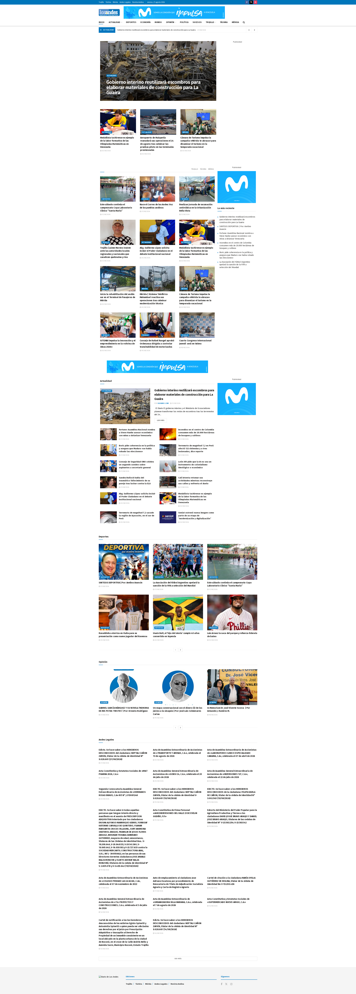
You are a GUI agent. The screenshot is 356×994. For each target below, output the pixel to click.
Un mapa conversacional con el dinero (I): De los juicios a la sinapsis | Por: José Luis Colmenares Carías (177, 711)
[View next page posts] (180, 650)
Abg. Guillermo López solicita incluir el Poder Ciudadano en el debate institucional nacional (156, 250)
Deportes (131, 22)
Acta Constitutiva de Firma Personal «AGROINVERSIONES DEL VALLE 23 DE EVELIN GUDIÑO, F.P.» (175, 813)
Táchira (108, 2)
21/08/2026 (127, 98)
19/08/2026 (145, 350)
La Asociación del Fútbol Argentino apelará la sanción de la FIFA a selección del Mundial (234, 265)
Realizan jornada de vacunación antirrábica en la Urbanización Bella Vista (195, 207)
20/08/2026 (106, 151)
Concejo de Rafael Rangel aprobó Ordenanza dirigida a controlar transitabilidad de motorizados (157, 343)
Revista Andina (138, 2)
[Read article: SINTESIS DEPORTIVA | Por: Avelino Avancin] (124, 562)
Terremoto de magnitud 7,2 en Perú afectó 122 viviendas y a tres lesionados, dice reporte (196, 448)
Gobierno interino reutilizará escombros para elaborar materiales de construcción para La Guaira (156, 30)
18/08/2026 (185, 347)
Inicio (102, 22)
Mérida (115, 2)
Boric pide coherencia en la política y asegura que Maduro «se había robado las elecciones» (236, 255)
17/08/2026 (104, 888)
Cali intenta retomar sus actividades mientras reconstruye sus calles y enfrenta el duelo (195, 480)
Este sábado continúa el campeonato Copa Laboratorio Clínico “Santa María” (116, 207)
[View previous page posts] (175, 650)
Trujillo (101, 2)
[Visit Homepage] (109, 12)
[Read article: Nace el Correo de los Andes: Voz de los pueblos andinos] (157, 189)
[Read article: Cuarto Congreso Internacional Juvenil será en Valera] (197, 325)
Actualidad (114, 22)
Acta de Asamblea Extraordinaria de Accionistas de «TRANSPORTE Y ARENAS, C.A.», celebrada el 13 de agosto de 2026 (177, 752)
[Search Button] (244, 22)
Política (184, 22)
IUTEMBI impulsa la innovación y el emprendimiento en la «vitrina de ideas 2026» (117, 343)
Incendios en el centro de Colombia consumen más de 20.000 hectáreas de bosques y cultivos (236, 245)
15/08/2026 (212, 888)
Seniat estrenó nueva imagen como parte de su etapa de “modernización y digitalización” (196, 515)
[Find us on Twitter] (251, 2)
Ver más (178, 959)
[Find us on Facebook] (247, 2)
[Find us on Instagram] (255, 2)
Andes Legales (125, 2)
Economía (145, 22)
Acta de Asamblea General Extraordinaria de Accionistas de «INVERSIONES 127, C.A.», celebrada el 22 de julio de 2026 (230, 774)
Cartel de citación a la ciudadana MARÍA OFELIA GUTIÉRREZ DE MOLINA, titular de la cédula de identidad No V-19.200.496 (231, 881)
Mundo (158, 22)
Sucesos (197, 22)
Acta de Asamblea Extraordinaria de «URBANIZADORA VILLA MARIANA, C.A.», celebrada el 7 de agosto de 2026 (177, 902)
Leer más (162, 419)
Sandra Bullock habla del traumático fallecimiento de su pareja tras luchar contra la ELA (135, 480)
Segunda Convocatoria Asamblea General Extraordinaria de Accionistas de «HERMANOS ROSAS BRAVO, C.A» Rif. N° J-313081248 (122, 792)
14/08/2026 (104, 912)
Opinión (170, 22)
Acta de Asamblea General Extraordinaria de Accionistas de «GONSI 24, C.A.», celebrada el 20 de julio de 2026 (177, 774)
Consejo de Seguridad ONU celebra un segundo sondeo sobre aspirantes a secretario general (136, 464)
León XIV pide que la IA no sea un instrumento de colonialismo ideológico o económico (194, 464)
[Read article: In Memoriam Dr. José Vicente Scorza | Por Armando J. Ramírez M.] (232, 687)
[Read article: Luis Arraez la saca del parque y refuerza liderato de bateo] (232, 612)
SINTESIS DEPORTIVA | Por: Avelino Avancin (120, 582)
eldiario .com (115, 98)
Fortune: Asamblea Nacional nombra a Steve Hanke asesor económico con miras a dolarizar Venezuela (236, 236)
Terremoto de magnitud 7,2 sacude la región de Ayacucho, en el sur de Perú (136, 515)
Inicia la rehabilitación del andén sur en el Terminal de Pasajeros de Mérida (117, 297)
